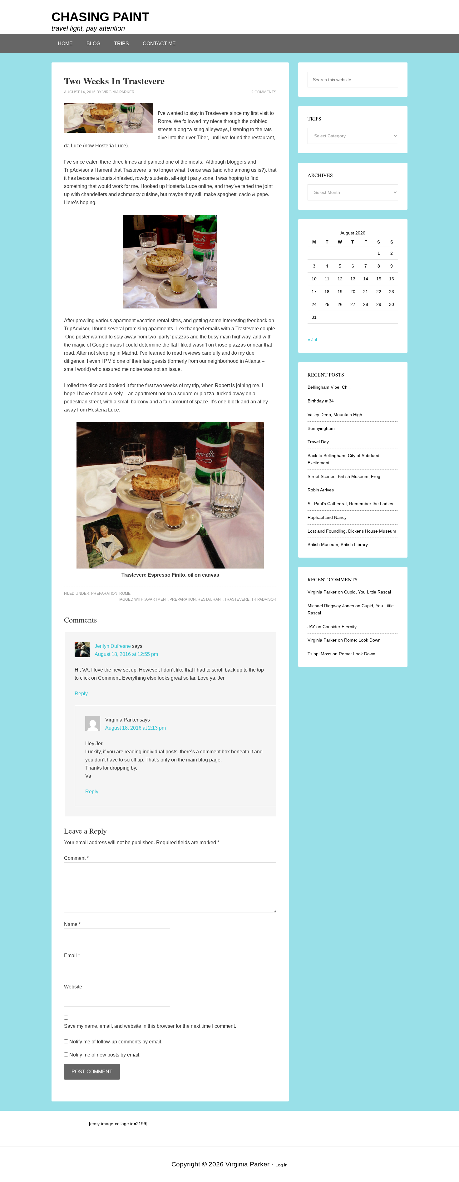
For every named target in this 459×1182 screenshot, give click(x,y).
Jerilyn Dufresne (113, 646)
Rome (125, 593)
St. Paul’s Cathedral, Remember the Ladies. (351, 503)
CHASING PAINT (100, 17)
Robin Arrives (321, 489)
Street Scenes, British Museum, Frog (344, 476)
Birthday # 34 (321, 400)
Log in (281, 1164)
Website (73, 986)
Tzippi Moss (319, 653)
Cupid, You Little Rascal (367, 591)
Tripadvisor (263, 599)
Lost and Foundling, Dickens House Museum (352, 531)
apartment (156, 599)
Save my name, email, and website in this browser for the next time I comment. (150, 1026)
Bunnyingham (321, 428)
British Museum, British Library (338, 544)
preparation (183, 599)
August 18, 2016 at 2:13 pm (135, 728)
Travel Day (318, 441)
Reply (81, 693)
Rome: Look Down (362, 640)
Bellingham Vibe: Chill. (330, 387)
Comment (76, 858)
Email (72, 955)
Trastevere (237, 599)
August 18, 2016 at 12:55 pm (126, 654)
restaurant (210, 599)
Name (72, 924)
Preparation (104, 593)
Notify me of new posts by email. (105, 1054)
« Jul (312, 339)
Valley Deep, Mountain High (335, 414)
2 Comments (263, 92)
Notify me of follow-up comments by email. (115, 1041)
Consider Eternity (340, 626)
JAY (311, 626)
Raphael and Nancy (327, 517)
